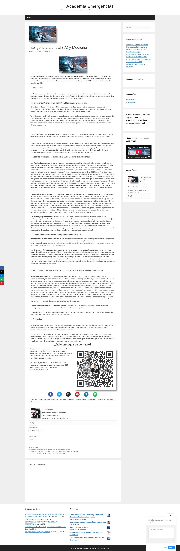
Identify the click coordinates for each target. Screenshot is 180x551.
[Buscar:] (139, 27)
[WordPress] (86, 394)
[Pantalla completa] (149, 157)
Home (28, 17)
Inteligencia (66, 449)
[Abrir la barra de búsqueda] (152, 17)
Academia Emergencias (90, 6)
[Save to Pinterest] (2, 283)
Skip (165, 547)
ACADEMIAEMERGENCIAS (39, 449)
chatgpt (50, 449)
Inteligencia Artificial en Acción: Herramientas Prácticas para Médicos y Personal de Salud (137, 47)
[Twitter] (59, 394)
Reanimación (130, 102)
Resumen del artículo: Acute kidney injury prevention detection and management (54, 451)
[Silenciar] (146, 157)
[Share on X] (2, 272)
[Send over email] (2, 279)
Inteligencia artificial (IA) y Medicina (37, 532)
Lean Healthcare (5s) (133, 52)
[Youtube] (77, 394)
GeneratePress (104, 548)
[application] (139, 152)
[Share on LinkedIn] (2, 275)
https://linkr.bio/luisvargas (39, 369)
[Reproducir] (129, 157)
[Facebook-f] (50, 394)
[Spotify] (95, 394)
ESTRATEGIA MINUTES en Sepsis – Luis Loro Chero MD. (48, 453)
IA (62, 449)
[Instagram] (68, 394)
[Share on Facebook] (2, 268)
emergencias (34, 447)
